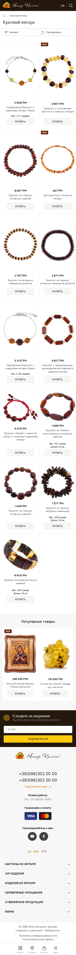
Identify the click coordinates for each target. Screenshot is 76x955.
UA (29, 851)
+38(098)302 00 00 (38, 780)
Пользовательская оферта (38, 939)
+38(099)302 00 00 (38, 774)
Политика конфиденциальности (38, 936)
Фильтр (13, 32)
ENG (36, 851)
